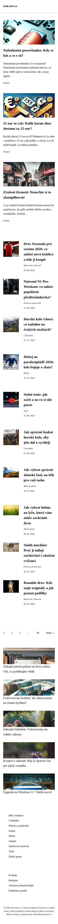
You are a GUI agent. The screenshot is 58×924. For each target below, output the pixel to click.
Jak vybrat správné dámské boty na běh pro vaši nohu (39, 475)
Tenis (26, 411)
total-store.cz (10, 6)
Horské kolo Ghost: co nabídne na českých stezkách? (38, 324)
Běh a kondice (30, 486)
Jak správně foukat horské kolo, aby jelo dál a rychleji (38, 437)
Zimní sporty (29, 529)
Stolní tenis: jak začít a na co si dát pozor (38, 400)
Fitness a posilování (32, 303)
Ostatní (6, 83)
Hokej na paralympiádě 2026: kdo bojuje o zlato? (39, 362)
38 (37, 632)
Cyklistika (28, 335)
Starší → (50, 632)
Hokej (26, 373)
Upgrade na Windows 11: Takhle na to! (27, 792)
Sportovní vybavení (32, 265)
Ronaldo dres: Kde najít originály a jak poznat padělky (39, 588)
